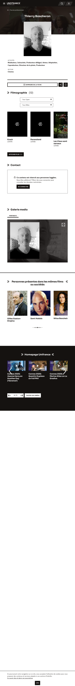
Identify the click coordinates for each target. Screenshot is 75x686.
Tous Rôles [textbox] (25, 105)
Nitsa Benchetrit (61, 318)
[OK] (37, 683)
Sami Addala (36, 318)
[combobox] (36, 99)
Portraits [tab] (13, 216)
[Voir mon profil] (68, 4)
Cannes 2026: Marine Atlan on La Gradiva (58, 376)
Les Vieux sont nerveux (60, 142)
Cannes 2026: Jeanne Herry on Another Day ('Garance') (14, 377)
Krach (10, 139)
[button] (63, 225)
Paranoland (35, 139)
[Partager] (61, 85)
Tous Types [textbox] (26, 99)
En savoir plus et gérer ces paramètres (20, 678)
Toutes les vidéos (32, 395)
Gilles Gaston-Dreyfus (14, 319)
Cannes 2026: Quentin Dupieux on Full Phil (37, 376)
